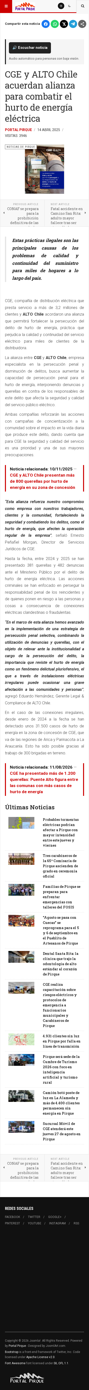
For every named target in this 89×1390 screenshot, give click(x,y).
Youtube (34, 1223)
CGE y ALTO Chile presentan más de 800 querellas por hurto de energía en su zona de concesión (42, 481)
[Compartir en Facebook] (46, 24)
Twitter (34, 1217)
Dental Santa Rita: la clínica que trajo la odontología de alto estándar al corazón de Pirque (60, 963)
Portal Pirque (18, 130)
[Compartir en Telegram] (73, 24)
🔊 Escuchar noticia (29, 47)
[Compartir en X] (64, 24)
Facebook (12, 1217)
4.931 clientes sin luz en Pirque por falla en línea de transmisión (62, 1041)
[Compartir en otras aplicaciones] (82, 24)
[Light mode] (61, 6)
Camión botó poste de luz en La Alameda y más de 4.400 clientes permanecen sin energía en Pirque (61, 1103)
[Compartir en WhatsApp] (55, 24)
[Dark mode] (69, 6)
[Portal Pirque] (25, 6)
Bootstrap (11, 1352)
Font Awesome (15, 1363)
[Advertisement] (44, 1281)
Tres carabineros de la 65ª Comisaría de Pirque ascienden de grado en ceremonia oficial (60, 866)
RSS (76, 1223)
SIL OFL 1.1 (61, 1363)
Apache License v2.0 (40, 1357)
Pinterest (12, 1223)
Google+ (55, 1217)
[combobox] (82, 6)
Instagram (57, 1223)
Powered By (27, 1378)
